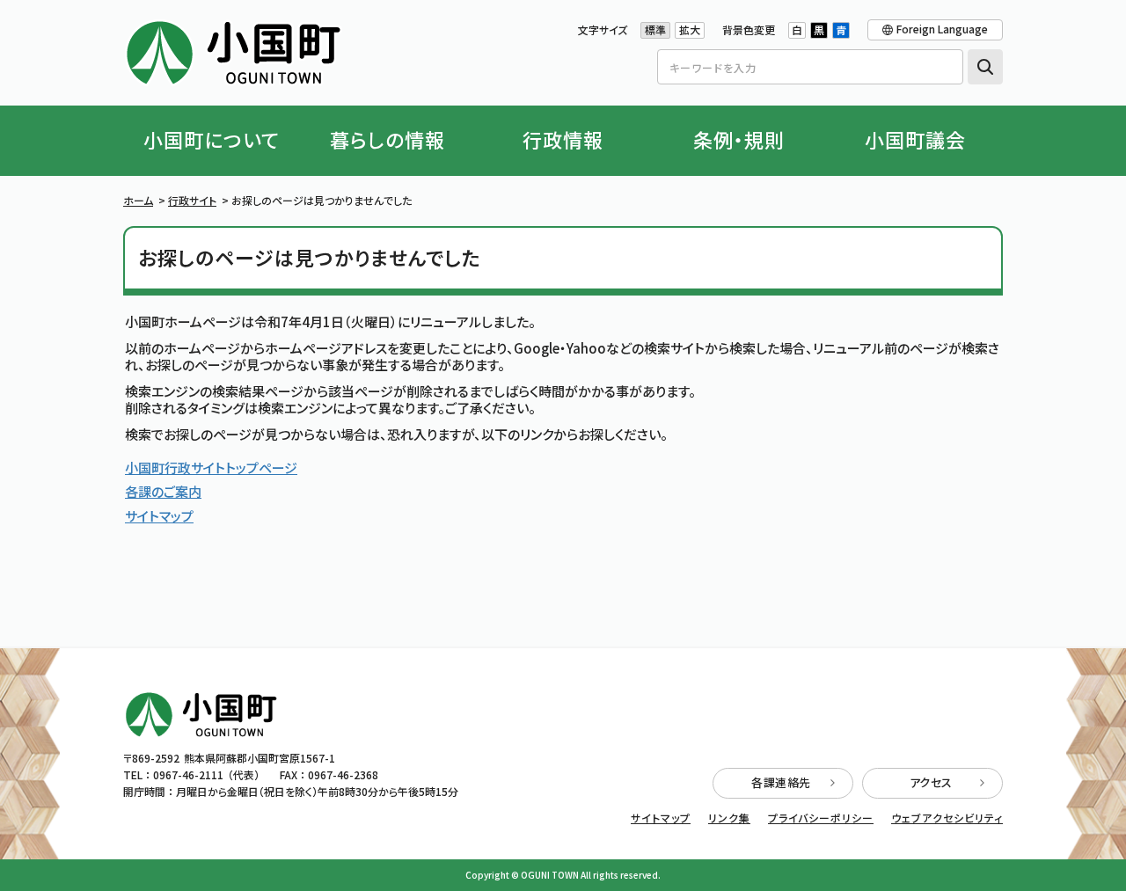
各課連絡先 (781, 782)
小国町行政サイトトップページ (211, 467)
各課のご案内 (163, 491)
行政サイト (192, 200)
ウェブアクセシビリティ (947, 818)
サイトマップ (159, 516)
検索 (985, 66)
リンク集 (729, 818)
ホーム (138, 200)
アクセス (931, 782)
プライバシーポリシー (821, 818)
